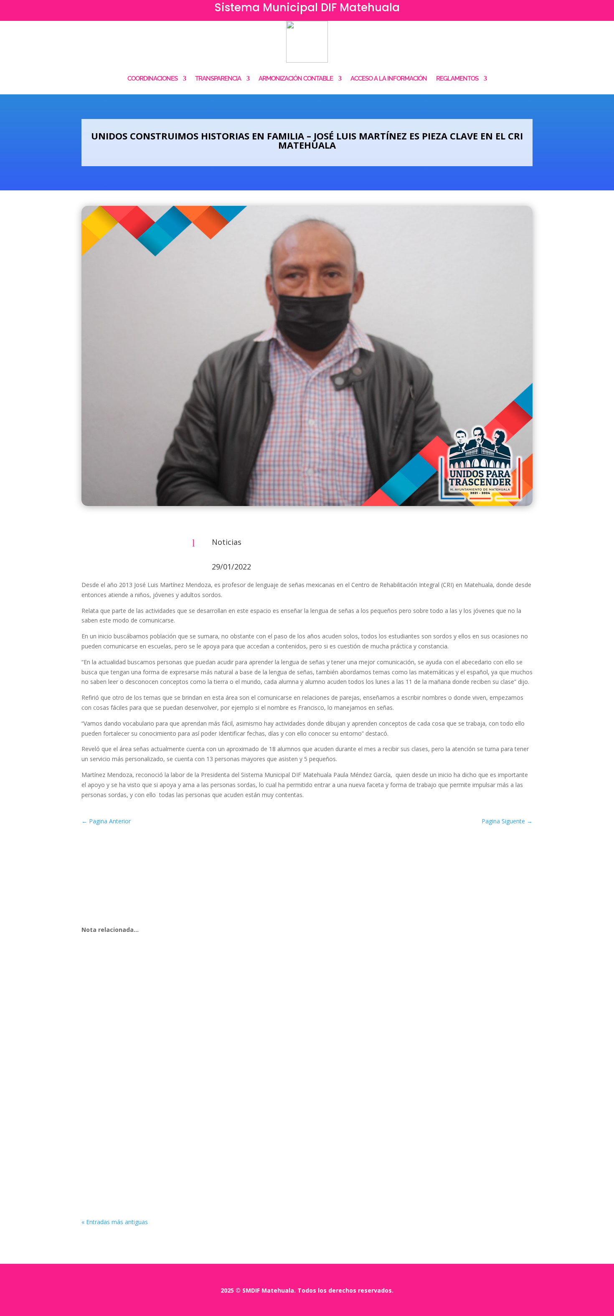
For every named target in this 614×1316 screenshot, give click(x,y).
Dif (105, 986)
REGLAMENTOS (457, 78)
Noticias (226, 542)
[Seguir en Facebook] (511, 11)
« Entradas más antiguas (114, 1222)
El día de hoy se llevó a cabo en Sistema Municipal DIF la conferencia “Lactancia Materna (248, 973)
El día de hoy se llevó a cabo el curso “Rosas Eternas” (184, 1063)
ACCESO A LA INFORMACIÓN (388, 78)
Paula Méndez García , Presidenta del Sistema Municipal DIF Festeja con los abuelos (240, 1153)
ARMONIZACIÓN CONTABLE (296, 78)
